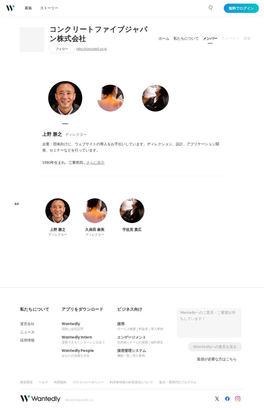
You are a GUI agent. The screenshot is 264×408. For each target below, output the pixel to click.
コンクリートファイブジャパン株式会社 (98, 34)
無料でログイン (241, 8)
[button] (34, 309)
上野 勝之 (52, 134)
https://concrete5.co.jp (91, 49)
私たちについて (186, 38)
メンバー (210, 38)
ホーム (164, 38)
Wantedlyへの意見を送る (215, 346)
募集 (247, 38)
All (16, 204)
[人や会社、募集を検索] (211, 8)
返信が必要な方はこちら (217, 359)
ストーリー (230, 38)
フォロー (62, 49)
